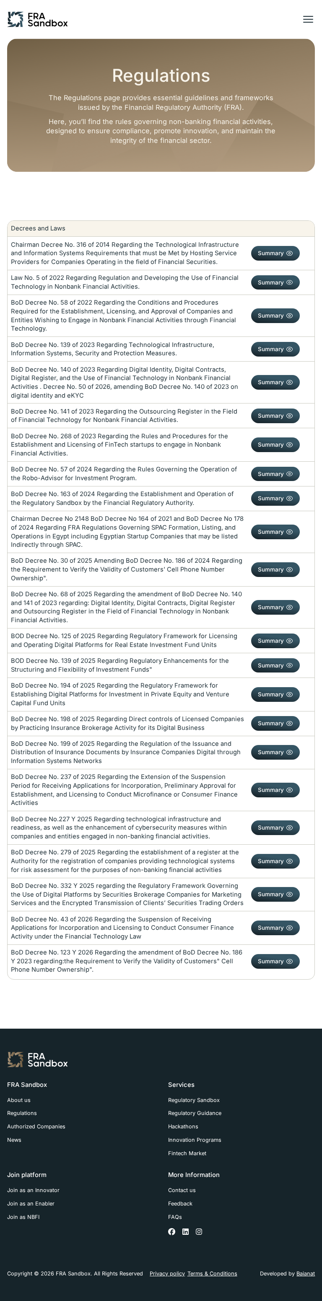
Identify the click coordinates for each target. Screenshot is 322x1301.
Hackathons (183, 1126)
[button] (308, 19)
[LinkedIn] (185, 1232)
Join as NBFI (23, 1217)
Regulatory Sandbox (194, 1100)
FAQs (175, 1217)
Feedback (180, 1203)
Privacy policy (167, 1273)
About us (19, 1100)
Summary (271, 253)
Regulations (22, 1113)
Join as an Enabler (31, 1203)
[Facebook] (172, 1232)
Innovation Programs (194, 1140)
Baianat (305, 1273)
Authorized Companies (36, 1126)
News (14, 1140)
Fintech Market (187, 1153)
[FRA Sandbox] (37, 19)
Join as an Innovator (33, 1190)
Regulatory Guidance (194, 1113)
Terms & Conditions (212, 1273)
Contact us (182, 1190)
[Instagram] (199, 1232)
